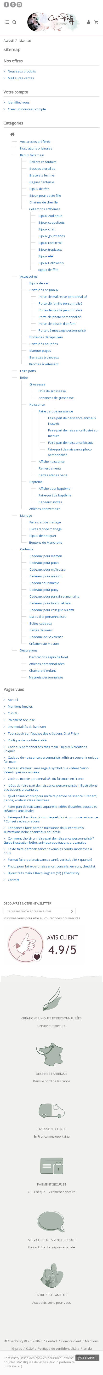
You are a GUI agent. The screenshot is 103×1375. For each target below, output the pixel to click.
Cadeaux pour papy (43, 589)
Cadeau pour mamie (44, 583)
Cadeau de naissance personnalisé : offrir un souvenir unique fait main (51, 759)
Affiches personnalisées (47, 664)
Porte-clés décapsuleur (46, 337)
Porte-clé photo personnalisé (60, 317)
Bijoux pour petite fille (45, 195)
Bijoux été (46, 256)
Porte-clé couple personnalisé (60, 310)
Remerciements (50, 468)
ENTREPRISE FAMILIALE (52, 1295)
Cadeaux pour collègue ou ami (51, 610)
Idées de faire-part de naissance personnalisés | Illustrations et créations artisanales (50, 787)
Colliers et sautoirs (43, 162)
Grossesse (37, 384)
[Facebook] (6, 4)
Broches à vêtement (43, 364)
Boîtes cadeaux (40, 623)
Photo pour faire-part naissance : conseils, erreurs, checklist (51, 866)
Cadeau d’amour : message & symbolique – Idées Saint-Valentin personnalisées (46, 770)
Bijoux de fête (48, 269)
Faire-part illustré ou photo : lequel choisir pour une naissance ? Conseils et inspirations (51, 819)
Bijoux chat (46, 229)
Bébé (24, 377)
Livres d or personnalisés (47, 616)
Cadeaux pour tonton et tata (50, 603)
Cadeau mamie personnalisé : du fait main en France (46, 778)
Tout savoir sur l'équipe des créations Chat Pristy (43, 733)
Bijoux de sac (39, 283)
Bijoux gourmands (52, 236)
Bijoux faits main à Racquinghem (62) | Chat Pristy (43, 873)
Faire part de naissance (56, 411)
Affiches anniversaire (44, 509)
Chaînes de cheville (43, 202)
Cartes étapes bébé (53, 475)
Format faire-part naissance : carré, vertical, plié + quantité (49, 859)
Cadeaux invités (50, 502)
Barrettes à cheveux (44, 357)
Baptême (36, 482)
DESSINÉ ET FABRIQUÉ (51, 1073)
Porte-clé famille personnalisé (60, 303)
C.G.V (30, 1348)
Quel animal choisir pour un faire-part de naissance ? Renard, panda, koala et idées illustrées (50, 798)
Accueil (12, 699)
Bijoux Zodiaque (50, 216)
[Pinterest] (13, 4)
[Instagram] (19, 4)
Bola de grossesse (52, 391)
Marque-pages (40, 350)
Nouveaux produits (21, 71)
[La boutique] (12, 135)
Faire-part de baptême (55, 495)
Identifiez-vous (18, 102)
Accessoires (29, 276)
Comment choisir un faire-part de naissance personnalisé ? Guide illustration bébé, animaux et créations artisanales (49, 840)
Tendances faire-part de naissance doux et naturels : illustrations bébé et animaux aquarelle (44, 830)
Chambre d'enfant (42, 670)
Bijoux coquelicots (52, 222)
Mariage (26, 515)
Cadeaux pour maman (45, 556)
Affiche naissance (52, 461)
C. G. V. (12, 713)
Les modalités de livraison (26, 726)
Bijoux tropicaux (50, 249)
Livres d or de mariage (45, 529)
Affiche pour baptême (54, 488)
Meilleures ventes (20, 78)
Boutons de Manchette (45, 542)
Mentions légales (20, 706)
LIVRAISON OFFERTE (52, 1129)
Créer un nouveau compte (26, 109)
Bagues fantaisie (41, 182)
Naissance (37, 404)
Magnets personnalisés (46, 677)
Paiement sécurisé (21, 720)
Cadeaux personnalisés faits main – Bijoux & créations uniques (45, 749)
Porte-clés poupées (43, 344)
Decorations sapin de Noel (48, 657)
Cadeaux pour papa (44, 562)
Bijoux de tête (39, 189)
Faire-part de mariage (45, 522)
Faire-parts (28, 371)
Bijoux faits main (32, 155)
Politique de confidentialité (27, 740)
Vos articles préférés (35, 141)
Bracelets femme (41, 175)
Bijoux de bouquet (42, 536)
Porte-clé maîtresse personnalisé (63, 296)
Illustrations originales (36, 148)
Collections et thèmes (44, 209)
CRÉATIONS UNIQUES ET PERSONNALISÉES (51, 1018)
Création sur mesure (44, 643)
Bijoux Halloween (51, 263)
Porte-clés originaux (43, 290)
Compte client (71, 1341)
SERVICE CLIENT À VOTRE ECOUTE (51, 1240)
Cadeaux (26, 549)
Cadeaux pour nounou (46, 576)
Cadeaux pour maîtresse (47, 569)
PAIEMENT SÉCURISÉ (51, 1184)
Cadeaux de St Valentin (46, 637)
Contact (13, 880)
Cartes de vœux (41, 630)
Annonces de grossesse (56, 398)
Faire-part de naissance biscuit (70, 442)
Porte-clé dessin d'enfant (57, 323)
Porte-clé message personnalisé (62, 330)
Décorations (29, 650)
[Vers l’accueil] (51, 22)
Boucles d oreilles (42, 168)
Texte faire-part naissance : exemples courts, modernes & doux (48, 851)
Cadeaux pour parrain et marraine (54, 596)
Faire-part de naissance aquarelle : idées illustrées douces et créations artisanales (50, 808)
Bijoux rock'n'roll (50, 243)
